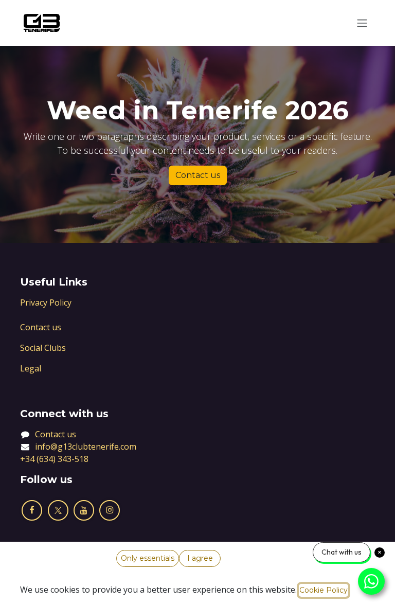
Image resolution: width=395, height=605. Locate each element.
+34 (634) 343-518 (54, 459)
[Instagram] (109, 510)
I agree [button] (200, 558)
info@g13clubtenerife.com (85, 446)
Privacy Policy (45, 302)
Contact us (197, 175)
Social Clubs (43, 347)
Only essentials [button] (147, 558)
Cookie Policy (323, 590)
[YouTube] (84, 510)
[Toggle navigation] (362, 22)
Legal (30, 368)
